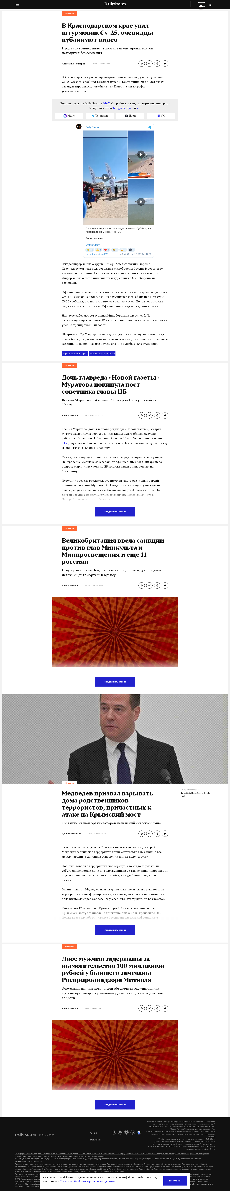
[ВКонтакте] (126, 1132)
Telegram (118, 108)
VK (139, 108)
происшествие (99, 353)
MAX (106, 103)
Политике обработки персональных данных (87, 1181)
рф (112, 353)
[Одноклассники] (132, 1132)
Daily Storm (115, 4)
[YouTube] (120, 1132)
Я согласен (175, 1180)
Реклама (95, 1139)
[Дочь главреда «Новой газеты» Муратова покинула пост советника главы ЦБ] (141, 415)
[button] (17, 6)
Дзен (129, 108)
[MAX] (139, 1132)
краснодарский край (75, 353)
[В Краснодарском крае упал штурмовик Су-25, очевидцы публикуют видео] (141, 63)
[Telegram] (114, 1132)
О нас (93, 1132)
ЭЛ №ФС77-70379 (191, 1126)
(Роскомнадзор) (156, 1126)
